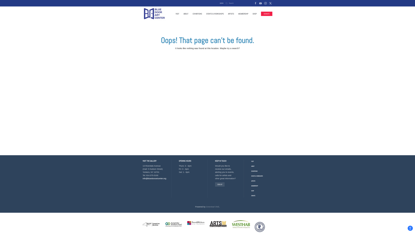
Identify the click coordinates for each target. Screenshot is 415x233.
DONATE (267, 14)
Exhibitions (254, 171)
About (252, 166)
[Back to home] (154, 13)
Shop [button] (255, 14)
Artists (253, 181)
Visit (177, 14)
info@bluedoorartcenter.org (154, 178)
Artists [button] (231, 14)
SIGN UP (219, 184)
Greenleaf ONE (212, 207)
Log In (221, 3)
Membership (243, 14)
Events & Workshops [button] (215, 14)
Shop (252, 191)
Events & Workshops (257, 176)
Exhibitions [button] (197, 14)
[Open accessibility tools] (410, 228)
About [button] (186, 14)
